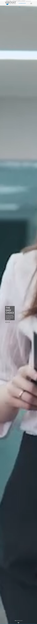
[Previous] (2, 314)
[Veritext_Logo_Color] (10, 4)
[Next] (35, 314)
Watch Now (7, 322)
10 (21, 620)
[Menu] (31, 3)
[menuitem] (31, 3)
